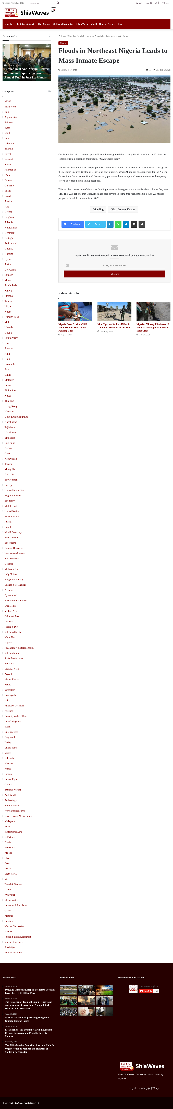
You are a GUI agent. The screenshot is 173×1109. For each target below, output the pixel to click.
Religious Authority (26, 24)
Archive (112, 24)
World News (10, 637)
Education (9, 663)
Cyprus (8, 259)
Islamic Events (12, 679)
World (94, 24)
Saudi (7, 133)
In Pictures (10, 837)
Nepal (8, 395)
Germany (10, 185)
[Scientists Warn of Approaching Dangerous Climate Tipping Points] (104, 990)
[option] (27, 62)
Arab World (10, 795)
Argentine (9, 674)
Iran (7, 138)
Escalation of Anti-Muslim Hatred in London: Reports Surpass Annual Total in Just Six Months (26, 73)
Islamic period (11, 900)
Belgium (9, 217)
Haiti (7, 353)
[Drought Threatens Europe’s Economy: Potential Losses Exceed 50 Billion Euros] (68, 990)
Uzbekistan (11, 432)
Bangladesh (10, 737)
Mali (7, 322)
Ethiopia (9, 295)
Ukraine (9, 253)
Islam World (82, 24)
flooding (99, 209)
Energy (8, 485)
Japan (8, 385)
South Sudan (11, 285)
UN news (9, 621)
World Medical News (15, 811)
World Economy (13, 532)
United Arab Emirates (16, 416)
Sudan (7, 726)
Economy (10, 500)
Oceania (9, 563)
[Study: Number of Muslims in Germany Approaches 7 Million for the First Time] (68, 1011)
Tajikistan (10, 427)
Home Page (9, 24)
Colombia (10, 364)
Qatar (7, 863)
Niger (8, 311)
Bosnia (8, 842)
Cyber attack (11, 595)
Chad (7, 343)
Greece (8, 211)
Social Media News (14, 658)
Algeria (8, 642)
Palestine (9, 711)
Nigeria (71, 36)
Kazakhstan (11, 422)
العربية (139, 3)
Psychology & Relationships (19, 647)
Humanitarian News (15, 490)
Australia (9, 474)
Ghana (8, 332)
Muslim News (12, 516)
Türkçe (165, 3)
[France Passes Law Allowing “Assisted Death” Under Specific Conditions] (104, 1011)
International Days (13, 832)
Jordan (8, 448)
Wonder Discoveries (14, 926)
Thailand (9, 400)
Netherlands (11, 227)
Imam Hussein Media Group (18, 816)
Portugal (9, 238)
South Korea (11, 874)
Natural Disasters (13, 548)
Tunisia (8, 301)
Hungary (9, 921)
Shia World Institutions (16, 600)
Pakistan (9, 122)
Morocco (9, 280)
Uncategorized (11, 695)
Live (120, 24)
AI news (9, 590)
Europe (8, 180)
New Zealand (12, 537)
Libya (8, 306)
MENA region (12, 569)
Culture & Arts (12, 616)
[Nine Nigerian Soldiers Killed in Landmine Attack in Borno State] (114, 311)
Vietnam (9, 411)
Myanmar (9, 763)
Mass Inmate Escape (123, 209)
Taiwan (9, 464)
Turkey (8, 742)
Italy (7, 206)
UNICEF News (12, 668)
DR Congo (10, 269)
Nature (8, 684)
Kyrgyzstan (11, 458)
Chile (7, 358)
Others (102, 24)
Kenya (8, 290)
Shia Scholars (12, 558)
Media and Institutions (63, 24)
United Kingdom (13, 721)
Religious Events (13, 632)
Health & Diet (11, 626)
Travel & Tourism (13, 884)
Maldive (8, 931)
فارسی (148, 3)
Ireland (8, 868)
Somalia (9, 274)
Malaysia (9, 379)
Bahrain (9, 148)
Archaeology (11, 800)
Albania (9, 222)
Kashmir (9, 159)
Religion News (12, 653)
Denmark (10, 232)
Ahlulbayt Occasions (14, 705)
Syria (7, 127)
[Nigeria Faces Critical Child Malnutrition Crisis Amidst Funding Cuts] (75, 311)
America (9, 348)
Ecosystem (10, 542)
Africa (8, 264)
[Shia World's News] (27, 12)
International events (15, 553)
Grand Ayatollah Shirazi (16, 716)
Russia (8, 521)
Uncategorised (11, 732)
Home (63, 36)
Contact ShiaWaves (144, 1074)
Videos (8, 879)
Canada (8, 784)
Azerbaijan (10, 169)
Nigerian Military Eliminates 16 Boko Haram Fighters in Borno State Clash (153, 327)
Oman (8, 453)
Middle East (11, 506)
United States (11, 747)
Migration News (13, 495)
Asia (7, 369)
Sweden (9, 196)
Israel (7, 826)
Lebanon (9, 143)
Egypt (8, 154)
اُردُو (157, 3)
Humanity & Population (16, 905)
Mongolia (10, 469)
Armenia (9, 916)
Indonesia (9, 758)
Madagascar (10, 821)
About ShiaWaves (126, 1074)
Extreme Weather (13, 789)
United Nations (12, 511)
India (7, 700)
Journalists (10, 847)
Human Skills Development (18, 937)
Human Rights (11, 779)
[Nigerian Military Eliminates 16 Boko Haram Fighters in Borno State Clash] (153, 311)
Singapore (10, 437)
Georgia (9, 248)
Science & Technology (15, 584)
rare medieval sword (14, 942)
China (8, 374)
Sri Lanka (10, 443)
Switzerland (11, 243)
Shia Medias (10, 605)
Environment (11, 479)
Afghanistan (11, 117)
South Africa (11, 337)
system (8, 910)
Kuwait (8, 164)
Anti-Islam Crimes (13, 952)
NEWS (8, 101)
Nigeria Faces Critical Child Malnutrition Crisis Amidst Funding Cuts (72, 327)
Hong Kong (11, 406)
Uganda (9, 327)
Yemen (8, 753)
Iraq (7, 112)
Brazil (8, 527)
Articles (8, 853)
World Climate (12, 805)
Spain (8, 190)
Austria (8, 201)
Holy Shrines (44, 24)
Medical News (11, 611)
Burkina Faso (12, 316)
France (8, 768)
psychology (10, 689)
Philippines (10, 390)
